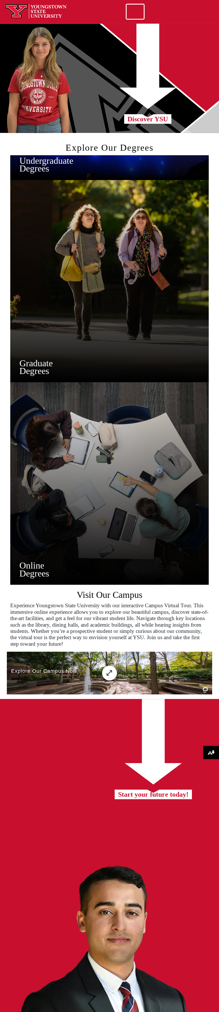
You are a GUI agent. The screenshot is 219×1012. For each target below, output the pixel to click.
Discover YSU (147, 119)
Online (31, 565)
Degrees (34, 168)
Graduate (36, 363)
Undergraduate (46, 161)
